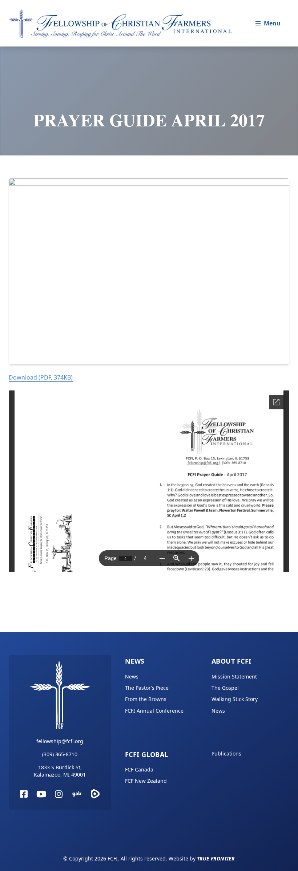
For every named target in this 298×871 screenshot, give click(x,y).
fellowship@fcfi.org (59, 741)
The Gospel (225, 687)
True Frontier (216, 858)
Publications (226, 753)
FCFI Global (146, 754)
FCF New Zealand (146, 780)
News (135, 661)
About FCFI (231, 661)
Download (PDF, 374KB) (41, 377)
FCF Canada (139, 769)
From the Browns (145, 699)
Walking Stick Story (235, 699)
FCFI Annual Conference (154, 710)
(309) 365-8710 (59, 754)
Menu (272, 23)
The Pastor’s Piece (147, 687)
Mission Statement (234, 676)
